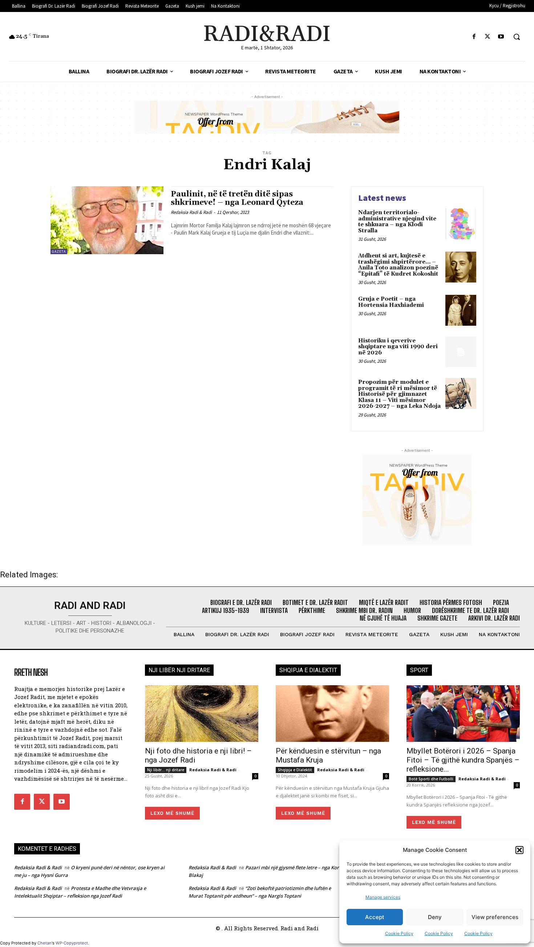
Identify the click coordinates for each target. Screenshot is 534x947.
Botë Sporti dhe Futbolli (431, 778)
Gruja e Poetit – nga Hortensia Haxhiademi (391, 302)
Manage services (382, 897)
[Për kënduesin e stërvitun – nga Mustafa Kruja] (332, 713)
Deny (435, 917)
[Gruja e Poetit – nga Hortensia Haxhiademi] (460, 310)
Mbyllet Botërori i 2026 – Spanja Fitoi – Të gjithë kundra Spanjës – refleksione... (462, 760)
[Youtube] (501, 37)
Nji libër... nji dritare (165, 769)
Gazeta (59, 251)
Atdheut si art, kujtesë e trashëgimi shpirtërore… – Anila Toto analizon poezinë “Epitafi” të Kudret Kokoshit (398, 264)
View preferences (495, 917)
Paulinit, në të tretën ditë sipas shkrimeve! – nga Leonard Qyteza (237, 198)
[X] (488, 37)
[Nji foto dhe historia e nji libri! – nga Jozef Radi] (201, 713)
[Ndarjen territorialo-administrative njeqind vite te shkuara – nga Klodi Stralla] (460, 223)
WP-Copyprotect (72, 943)
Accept (374, 917)
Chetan (44, 943)
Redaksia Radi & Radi (191, 212)
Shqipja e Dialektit (295, 769)
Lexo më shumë (172, 813)
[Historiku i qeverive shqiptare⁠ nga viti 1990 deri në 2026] (460, 352)
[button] (519, 850)
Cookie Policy (399, 933)
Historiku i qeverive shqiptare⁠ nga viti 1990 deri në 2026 (398, 346)
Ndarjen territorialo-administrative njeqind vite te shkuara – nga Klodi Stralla (397, 221)
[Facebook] (474, 37)
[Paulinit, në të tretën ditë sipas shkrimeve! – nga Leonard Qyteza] (106, 220)
